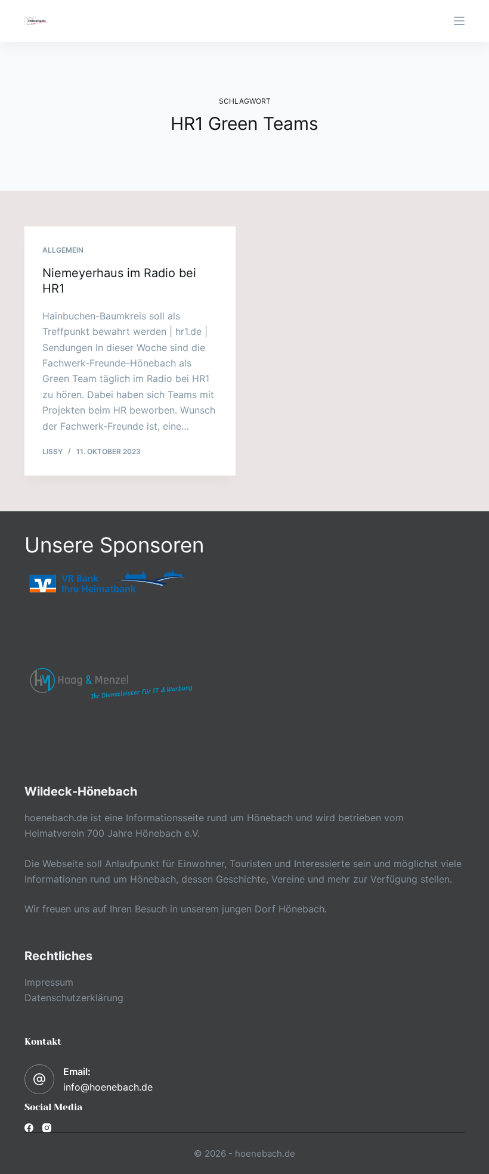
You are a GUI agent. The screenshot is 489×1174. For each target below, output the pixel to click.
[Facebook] (28, 1127)
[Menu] (459, 20)
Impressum (48, 982)
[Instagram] (46, 1127)
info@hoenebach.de (108, 1087)
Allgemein (62, 250)
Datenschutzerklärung (73, 998)
